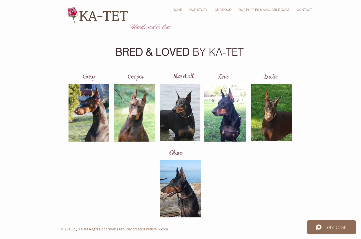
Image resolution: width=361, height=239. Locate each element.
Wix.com (161, 229)
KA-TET (105, 15)
